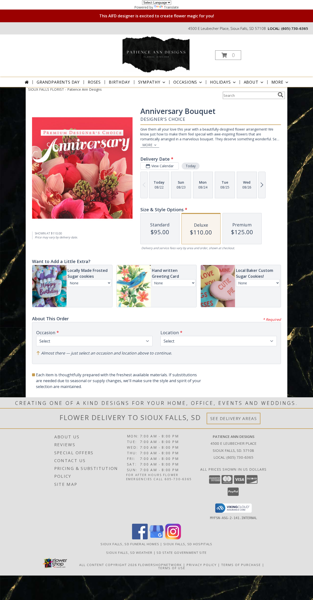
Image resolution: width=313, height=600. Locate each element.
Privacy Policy (202, 565)
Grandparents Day (58, 82)
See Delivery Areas (233, 418)
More (277, 82)
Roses (94, 82)
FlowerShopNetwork (160, 565)
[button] (228, 55)
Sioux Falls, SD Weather (129, 552)
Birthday (119, 82)
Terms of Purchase (241, 565)
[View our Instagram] (173, 538)
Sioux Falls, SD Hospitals (187, 544)
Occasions (185, 82)
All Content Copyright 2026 (108, 565)
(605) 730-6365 (294, 28)
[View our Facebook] (140, 538)
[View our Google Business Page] (156, 538)
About (251, 82)
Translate (171, 7)
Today (191, 166)
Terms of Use (171, 568)
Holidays (220, 82)
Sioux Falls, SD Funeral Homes (130, 544)
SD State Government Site (181, 552)
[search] (280, 95)
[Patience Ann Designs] (155, 53)
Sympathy (149, 82)
